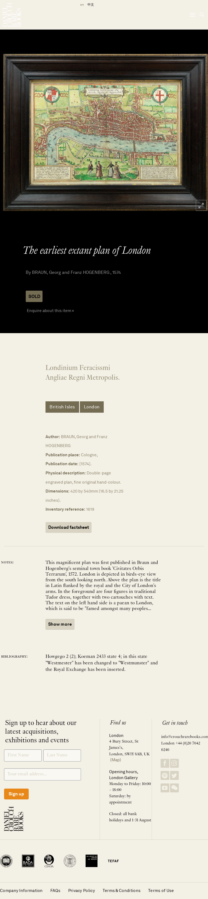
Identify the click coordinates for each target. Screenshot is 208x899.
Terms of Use (161, 890)
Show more (60, 624)
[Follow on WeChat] (174, 787)
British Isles (62, 406)
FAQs (55, 890)
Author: (53, 436)
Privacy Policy (81, 890)
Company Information (21, 890)
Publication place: (63, 454)
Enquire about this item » (50, 310)
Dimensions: (57, 491)
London (92, 406)
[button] (192, 14)
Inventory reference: (65, 509)
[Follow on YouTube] (165, 787)
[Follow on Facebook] (165, 763)
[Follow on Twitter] (174, 775)
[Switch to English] (81, 5)
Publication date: (62, 463)
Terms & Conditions (122, 890)
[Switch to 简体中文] (91, 5)
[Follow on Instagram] (174, 763)
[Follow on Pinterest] (165, 775)
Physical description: (66, 472)
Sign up (16, 793)
